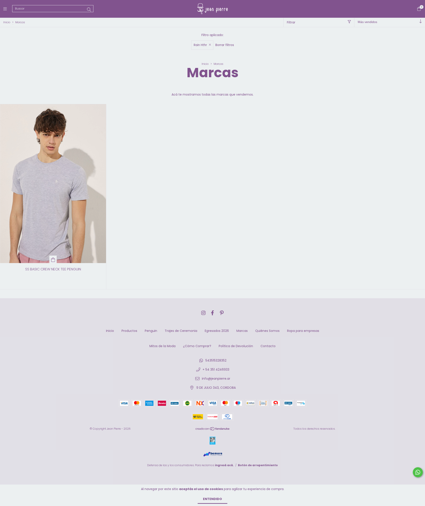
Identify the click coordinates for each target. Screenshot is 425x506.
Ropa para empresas (303, 331)
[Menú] (7, 8)
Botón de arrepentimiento (258, 465)
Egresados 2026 (217, 331)
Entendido (212, 499)
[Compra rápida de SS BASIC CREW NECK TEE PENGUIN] (53, 259)
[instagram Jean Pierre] (203, 313)
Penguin (151, 331)
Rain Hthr (200, 45)
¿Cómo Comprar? (197, 346)
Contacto (268, 346)
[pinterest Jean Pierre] (222, 313)
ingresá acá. (224, 465)
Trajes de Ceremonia (181, 331)
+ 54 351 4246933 (216, 369)
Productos (129, 331)
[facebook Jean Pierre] (212, 313)
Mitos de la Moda (162, 346)
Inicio (6, 22)
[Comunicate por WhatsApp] (418, 472)
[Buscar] (89, 9)
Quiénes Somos (267, 331)
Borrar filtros (224, 45)
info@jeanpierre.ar (216, 378)
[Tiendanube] (212, 430)
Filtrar (291, 22)
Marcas (242, 331)
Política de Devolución (236, 346)
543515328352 (215, 360)
